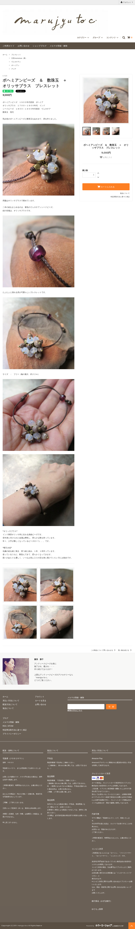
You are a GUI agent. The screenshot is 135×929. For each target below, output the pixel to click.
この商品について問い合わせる (102, 650)
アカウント (127, 2)
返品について (125, 193)
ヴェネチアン (16, 62)
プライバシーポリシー (12, 734)
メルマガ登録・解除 (59, 46)
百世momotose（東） (19, 58)
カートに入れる (107, 187)
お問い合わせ (24, 46)
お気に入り (107, 157)
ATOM (10, 726)
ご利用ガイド (9, 46)
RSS (4, 726)
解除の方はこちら (75, 710)
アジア (13, 69)
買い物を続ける (123, 650)
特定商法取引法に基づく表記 (15, 730)
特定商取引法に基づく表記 (120, 197)
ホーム (5, 55)
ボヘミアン (15, 65)
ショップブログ (40, 46)
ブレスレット (16, 55)
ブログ (5, 718)
